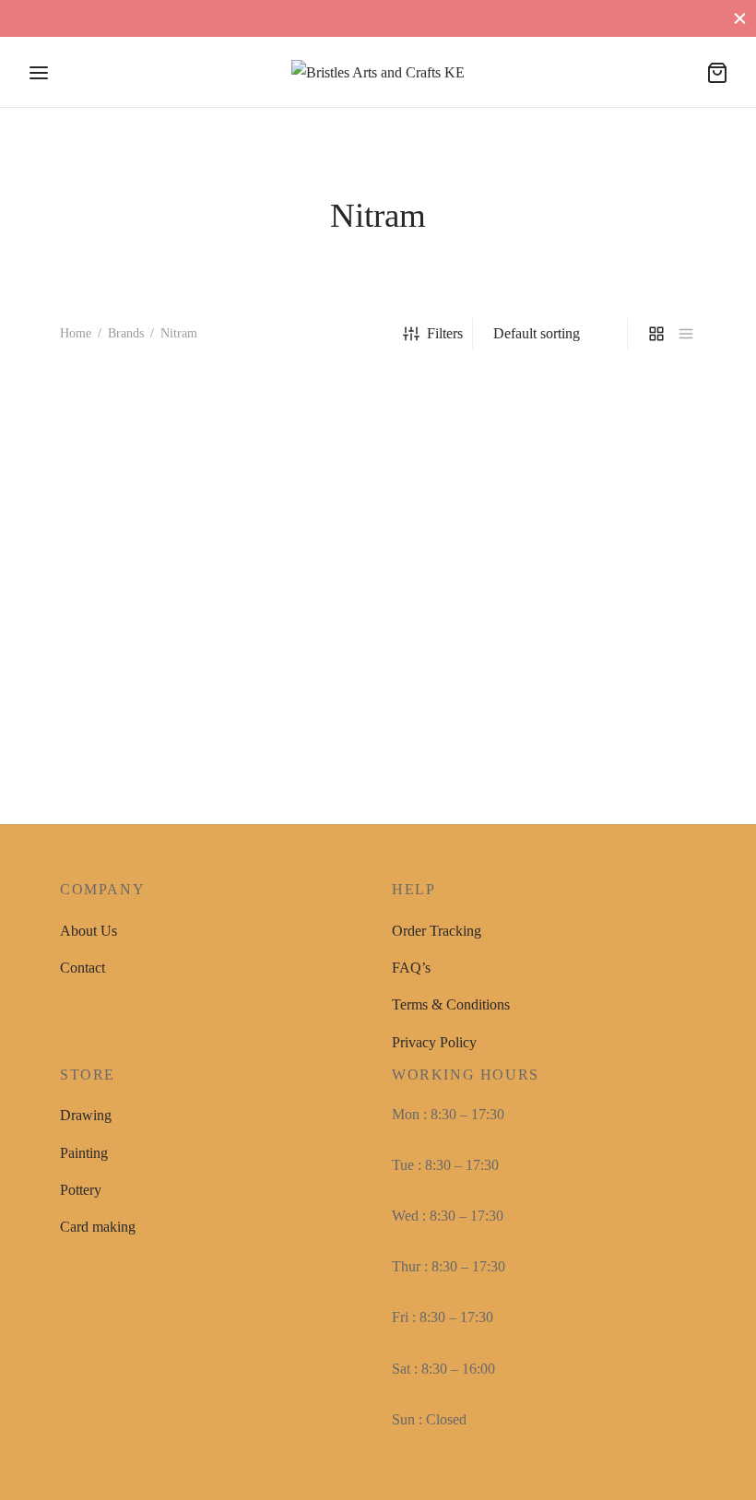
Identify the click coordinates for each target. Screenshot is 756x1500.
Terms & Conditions (451, 1004)
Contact (82, 967)
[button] (100, 744)
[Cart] (717, 73)
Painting (84, 1153)
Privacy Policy (434, 1042)
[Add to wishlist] (248, 648)
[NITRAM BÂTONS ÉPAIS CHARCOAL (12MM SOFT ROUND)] (157, 522)
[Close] (740, 18)
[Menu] (39, 72)
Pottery (80, 1190)
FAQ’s (411, 967)
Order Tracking (436, 931)
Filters (445, 333)
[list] (686, 333)
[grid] (656, 333)
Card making (98, 1226)
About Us (88, 931)
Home (75, 333)
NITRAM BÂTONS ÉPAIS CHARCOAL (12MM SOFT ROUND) (146, 667)
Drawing (86, 1115)
